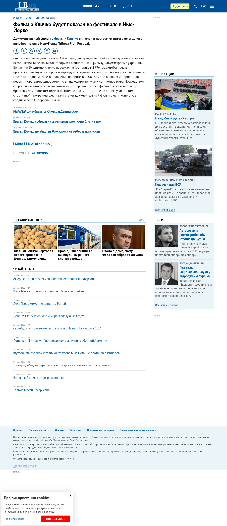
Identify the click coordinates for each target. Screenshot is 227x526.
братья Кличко (39, 144)
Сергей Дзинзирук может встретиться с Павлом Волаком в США (57, 328)
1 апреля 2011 (42, 17)
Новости (90, 6)
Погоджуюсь (55, 519)
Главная (17, 17)
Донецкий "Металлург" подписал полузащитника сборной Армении (60, 340)
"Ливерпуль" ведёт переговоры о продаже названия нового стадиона (61, 365)
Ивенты (59, 430)
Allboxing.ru (42, 153)
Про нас (18, 430)
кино (19, 144)
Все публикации (165, 209)
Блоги (111, 6)
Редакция (75, 430)
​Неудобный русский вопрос (175, 118)
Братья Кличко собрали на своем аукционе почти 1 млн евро (57, 121)
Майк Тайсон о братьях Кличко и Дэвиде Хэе (45, 111)
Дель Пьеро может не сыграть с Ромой (39, 303)
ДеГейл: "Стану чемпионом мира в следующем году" (49, 316)
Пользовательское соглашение (138, 430)
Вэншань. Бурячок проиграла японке (38, 377)
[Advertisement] (79, 186)
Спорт (28, 17)
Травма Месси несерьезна (31, 390)
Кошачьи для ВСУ (168, 184)
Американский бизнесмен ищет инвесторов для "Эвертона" (55, 279)
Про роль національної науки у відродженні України (194, 271)
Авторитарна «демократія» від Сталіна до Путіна (192, 234)
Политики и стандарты (100, 430)
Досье (128, 6)
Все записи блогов (166, 305)
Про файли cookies (14, 518)
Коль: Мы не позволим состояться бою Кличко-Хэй (48, 291)
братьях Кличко (66, 38)
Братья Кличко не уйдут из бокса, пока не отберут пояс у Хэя (56, 131)
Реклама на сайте (39, 430)
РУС (203, 6)
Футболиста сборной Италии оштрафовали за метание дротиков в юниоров (66, 353)
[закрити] (70, 495)
